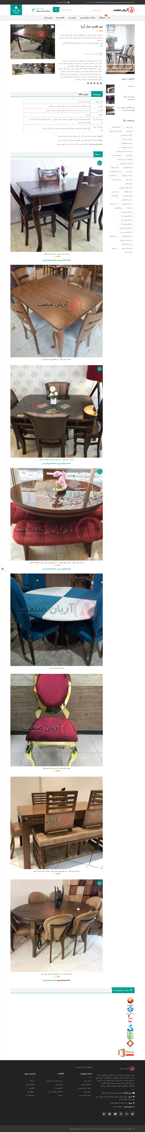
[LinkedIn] (88, 83)
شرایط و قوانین (86, 1084)
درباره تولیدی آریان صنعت (54, 1081)
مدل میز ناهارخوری (126, 199)
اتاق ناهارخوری (116, 127)
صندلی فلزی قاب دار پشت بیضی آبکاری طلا (56, 768)
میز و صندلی (75, 61)
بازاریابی (31, 1088)
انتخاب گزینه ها (56, 260)
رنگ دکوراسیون (127, 167)
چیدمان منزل (128, 252)
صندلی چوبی (115, 191)
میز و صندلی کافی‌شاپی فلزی (84, 66)
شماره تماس (40, 8)
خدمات (60, 1095)
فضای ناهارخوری (127, 195)
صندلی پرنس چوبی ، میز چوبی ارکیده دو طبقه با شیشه (56, 459)
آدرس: (130, 1096)
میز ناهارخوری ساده (126, 220)
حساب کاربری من (85, 1095)
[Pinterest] (94, 83)
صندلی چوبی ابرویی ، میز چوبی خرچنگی (56, 254)
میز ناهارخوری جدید (126, 216)
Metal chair (92, 69)
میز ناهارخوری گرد (127, 236)
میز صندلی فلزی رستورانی (89, 76)
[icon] (132, 1114)
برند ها (32, 1081)
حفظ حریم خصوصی (84, 1088)
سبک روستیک (115, 167)
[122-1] (49, 68)
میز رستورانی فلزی (73, 74)
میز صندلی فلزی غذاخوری (72, 76)
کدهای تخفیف (30, 1084)
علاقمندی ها (58, 1088)
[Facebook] (101, 83)
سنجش (81, 54)
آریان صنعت (128, 127)
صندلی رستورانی (116, 179)
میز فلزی (82, 61)
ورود (92, 2)
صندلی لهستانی (127, 191)
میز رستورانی (90, 61)
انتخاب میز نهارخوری (126, 135)
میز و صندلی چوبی (127, 248)
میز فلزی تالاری (93, 79)
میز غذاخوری (113, 204)
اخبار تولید (129, 131)
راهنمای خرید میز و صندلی (124, 159)
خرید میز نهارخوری (127, 147)
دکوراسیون (129, 155)
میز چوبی (114, 248)
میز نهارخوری (113, 236)
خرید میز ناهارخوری (126, 143)
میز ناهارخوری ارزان (126, 212)
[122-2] (38, 68)
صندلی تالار (66, 69)
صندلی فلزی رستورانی (67, 71)
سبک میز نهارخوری (127, 175)
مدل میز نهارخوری (127, 204)
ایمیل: (130, 1103)
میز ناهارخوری (118, 208)
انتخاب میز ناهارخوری (116, 131)
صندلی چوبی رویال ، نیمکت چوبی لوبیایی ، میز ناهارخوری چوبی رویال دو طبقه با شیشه (56, 562)
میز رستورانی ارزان (86, 74)
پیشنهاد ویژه (30, 1091)
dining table (84, 69)
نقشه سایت (87, 1091)
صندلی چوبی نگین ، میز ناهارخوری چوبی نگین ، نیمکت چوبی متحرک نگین (57, 871)
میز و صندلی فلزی (127, 244)
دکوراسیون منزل (116, 155)
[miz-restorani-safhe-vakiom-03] (17, 69)
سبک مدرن (129, 171)
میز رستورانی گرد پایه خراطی (63, 25)
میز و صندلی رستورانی (90, 63)
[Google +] (91, 83)
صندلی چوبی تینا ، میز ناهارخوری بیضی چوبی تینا (57, 974)
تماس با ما (87, 1081)
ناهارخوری (70, 66)
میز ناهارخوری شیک (126, 224)
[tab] (97, 94)
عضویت (87, 2)
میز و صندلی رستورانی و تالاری (72, 63)
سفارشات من (29, 1095)
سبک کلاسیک (113, 175)
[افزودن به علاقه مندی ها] (65, 259)
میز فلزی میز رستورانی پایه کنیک (59, 25)
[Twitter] (98, 83)
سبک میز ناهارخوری (115, 171)
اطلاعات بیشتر (56, 360)
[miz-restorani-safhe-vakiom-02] (28, 68)
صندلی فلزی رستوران (82, 71)
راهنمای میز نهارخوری (126, 163)
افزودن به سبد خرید (56, 980)
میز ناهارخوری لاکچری (126, 228)
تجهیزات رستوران (127, 139)
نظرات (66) (83, 94)
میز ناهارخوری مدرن (126, 232)
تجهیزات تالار (75, 69)
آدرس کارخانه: (127, 1093)
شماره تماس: (128, 1107)
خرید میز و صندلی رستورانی (124, 151)
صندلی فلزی (93, 71)
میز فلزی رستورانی (81, 79)
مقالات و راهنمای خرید (55, 1091)
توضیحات (96, 94)
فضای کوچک (114, 195)
